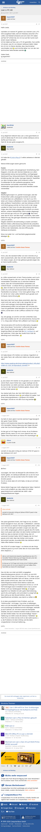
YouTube (11, 812)
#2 (39, 132)
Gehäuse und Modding (14, 711)
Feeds (5, 804)
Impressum (4, 824)
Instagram (20, 808)
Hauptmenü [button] (3, 2)
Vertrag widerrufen (28, 824)
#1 (39, 24)
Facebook (34, 804)
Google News (8, 808)
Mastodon (32, 808)
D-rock (7, 736)
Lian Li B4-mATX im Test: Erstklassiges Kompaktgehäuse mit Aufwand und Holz (22, 708)
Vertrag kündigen (6, 826)
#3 (39, 154)
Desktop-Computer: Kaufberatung (19, 736)
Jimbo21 (7, 720)
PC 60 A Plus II (15, 157)
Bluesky (24, 804)
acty (6, 711)
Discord (14, 804)
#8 (39, 415)
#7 (39, 377)
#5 (39, 274)
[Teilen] (36, 24)
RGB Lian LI (9, 726)
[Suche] (39, 2)
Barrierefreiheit (16, 826)
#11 (39, 505)
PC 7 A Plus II (29, 331)
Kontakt (11, 824)
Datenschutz (26, 826)
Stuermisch (8, 746)
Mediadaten (18, 824)
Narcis (7, 728)
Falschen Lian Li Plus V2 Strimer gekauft (21, 718)
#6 (39, 351)
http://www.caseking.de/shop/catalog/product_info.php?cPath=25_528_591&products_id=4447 (20, 364)
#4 (39, 252)
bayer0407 (6, 13)
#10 (39, 465)
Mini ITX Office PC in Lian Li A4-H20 (19, 734)
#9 (39, 448)
